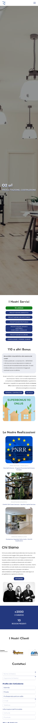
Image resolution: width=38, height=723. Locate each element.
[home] (4, 3)
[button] (34, 3)
